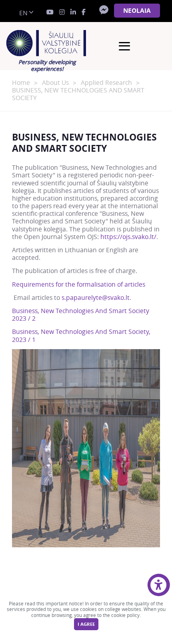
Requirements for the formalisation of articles (78, 284)
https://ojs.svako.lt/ (128, 237)
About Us (55, 82)
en (23, 13)
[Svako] (47, 43)
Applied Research (106, 82)
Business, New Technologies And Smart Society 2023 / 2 (80, 315)
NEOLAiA (137, 10)
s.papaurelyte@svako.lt (96, 297)
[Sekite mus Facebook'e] (84, 12)
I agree (86, 624)
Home (21, 82)
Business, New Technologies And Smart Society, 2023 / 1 (81, 336)
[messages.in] (62, 12)
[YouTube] (50, 12)
